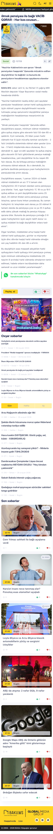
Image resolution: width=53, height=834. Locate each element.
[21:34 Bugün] (26, 671)
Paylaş (8, 291)
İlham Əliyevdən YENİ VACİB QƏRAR (16, 361)
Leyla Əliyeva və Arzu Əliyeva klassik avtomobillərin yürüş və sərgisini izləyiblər (23, 641)
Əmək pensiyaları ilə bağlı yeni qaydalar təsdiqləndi (22, 370)
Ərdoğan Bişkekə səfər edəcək (20, 792)
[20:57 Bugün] (26, 773)
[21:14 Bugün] (26, 721)
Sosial (6, 61)
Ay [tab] (43, 405)
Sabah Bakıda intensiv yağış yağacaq (21, 477)
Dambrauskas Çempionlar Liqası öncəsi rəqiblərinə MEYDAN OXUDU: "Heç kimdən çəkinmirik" (23, 464)
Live (21, 821)
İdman (12, 473)
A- (45, 61)
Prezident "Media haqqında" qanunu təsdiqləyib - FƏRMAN (25, 353)
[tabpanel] (26, 454)
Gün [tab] (10, 405)
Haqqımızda (10, 821)
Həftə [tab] (26, 405)
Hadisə (12, 417)
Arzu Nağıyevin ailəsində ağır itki (18, 412)
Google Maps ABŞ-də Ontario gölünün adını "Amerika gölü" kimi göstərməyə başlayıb (24, 743)
